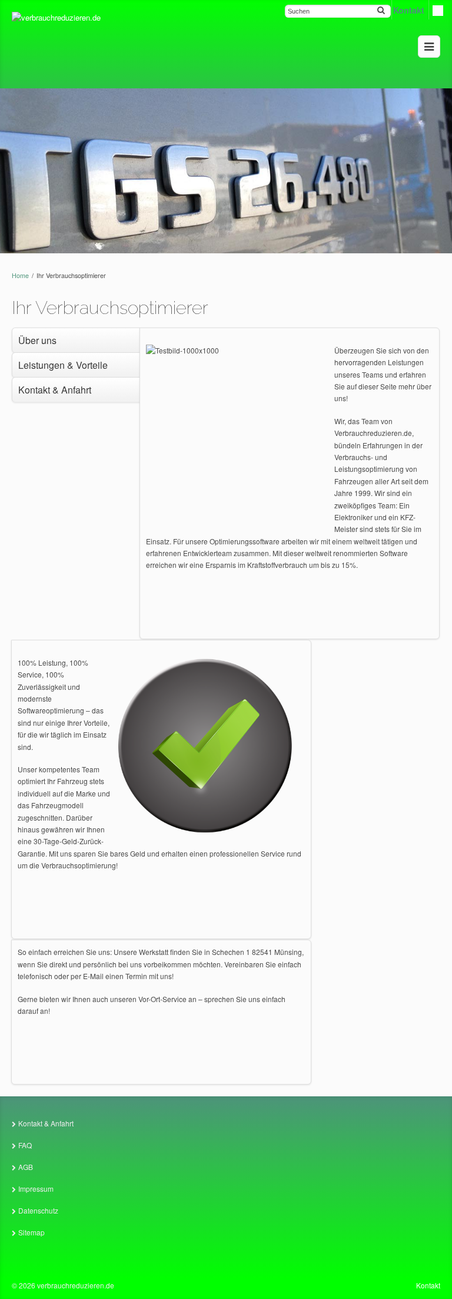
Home (20, 275)
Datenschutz (38, 1210)
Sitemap (31, 1232)
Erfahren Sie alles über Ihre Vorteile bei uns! (161, 915)
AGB (25, 1167)
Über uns (37, 340)
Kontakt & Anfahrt (54, 389)
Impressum (36, 1189)
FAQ (25, 1145)
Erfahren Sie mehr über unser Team (289, 615)
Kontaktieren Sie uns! (161, 1061)
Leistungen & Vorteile (63, 365)
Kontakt (428, 1285)
